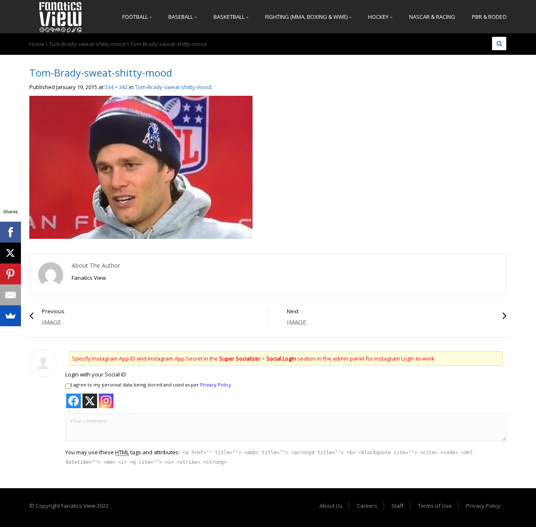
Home (36, 44)
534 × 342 (116, 87)
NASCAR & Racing (432, 16)
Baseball (181, 16)
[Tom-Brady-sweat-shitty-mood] (141, 167)
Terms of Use (435, 505)
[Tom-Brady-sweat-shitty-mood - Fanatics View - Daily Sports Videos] (60, 16)
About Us (331, 505)
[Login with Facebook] (73, 401)
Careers (367, 505)
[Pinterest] (10, 274)
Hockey (379, 16)
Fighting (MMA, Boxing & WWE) (307, 16)
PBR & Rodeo (489, 16)
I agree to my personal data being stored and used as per (151, 384)
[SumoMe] (10, 315)
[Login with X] (89, 401)
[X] (10, 253)
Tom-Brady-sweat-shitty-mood (87, 44)
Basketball (230, 16)
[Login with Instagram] (106, 401)
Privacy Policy (215, 384)
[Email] (10, 294)
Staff (398, 505)
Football (135, 16)
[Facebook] (10, 232)
